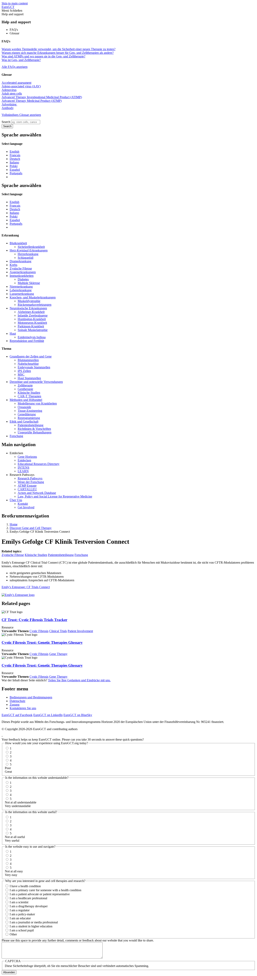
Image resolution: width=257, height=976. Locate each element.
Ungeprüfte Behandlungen (34, 432)
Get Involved (26, 507)
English (14, 151)
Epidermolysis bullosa (32, 337)
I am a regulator (20, 910)
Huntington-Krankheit (32, 319)
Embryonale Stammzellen (34, 367)
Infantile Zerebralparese (33, 315)
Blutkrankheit (18, 243)
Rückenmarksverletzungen (34, 304)
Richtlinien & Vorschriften (34, 428)
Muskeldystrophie (29, 301)
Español (15, 169)
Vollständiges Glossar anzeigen (21, 115)
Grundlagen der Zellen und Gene (31, 356)
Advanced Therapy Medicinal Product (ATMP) (32, 100)
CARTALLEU (27, 489)
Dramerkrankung (20, 261)
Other (13, 934)
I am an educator (20, 918)
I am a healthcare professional (28, 898)
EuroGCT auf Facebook (17, 715)
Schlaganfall (25, 257)
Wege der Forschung (31, 482)
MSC (21, 374)
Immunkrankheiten (22, 275)
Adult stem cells (12, 93)
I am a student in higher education (31, 926)
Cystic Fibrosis (39, 631)
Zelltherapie (25, 385)
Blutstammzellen (28, 360)
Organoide (24, 407)
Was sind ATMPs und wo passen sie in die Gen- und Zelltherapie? (43, 56)
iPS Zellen (24, 371)
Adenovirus (9, 90)
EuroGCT (8, 7)
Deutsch (15, 158)
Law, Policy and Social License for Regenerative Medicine (55, 496)
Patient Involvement (80, 631)
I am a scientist (19, 902)
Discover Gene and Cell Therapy (31, 528)
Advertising (9, 104)
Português (16, 173)
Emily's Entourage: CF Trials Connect (26, 587)
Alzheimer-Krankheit (31, 312)
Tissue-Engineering (30, 410)
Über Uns (16, 500)
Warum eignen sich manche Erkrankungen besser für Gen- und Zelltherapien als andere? (58, 52)
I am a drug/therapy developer (29, 906)
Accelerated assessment (16, 82)
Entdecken (24, 460)
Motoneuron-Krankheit (32, 322)
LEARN (23, 471)
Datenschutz (17, 701)
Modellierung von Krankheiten (37, 403)
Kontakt (23, 503)
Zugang (14, 704)
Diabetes (23, 279)
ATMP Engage (27, 485)
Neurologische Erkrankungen (28, 308)
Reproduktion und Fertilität (27, 340)
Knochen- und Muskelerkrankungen (33, 297)
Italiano (14, 162)
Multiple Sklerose (29, 283)
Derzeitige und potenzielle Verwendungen (36, 381)
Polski (13, 166)
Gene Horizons (27, 456)
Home (13, 524)
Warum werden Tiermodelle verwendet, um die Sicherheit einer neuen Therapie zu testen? (58, 49)
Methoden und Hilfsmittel (26, 400)
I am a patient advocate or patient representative (40, 894)
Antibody (8, 108)
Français (15, 155)
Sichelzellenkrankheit (31, 246)
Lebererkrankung (21, 290)
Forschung (16, 436)
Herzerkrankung (28, 254)
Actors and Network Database (37, 493)
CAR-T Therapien (29, 396)
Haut (13, 333)
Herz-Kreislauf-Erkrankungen (29, 250)
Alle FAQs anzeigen (15, 66)
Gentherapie (25, 389)
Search (6, 122)
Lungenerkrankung (22, 293)
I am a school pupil (22, 930)
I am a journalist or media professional (34, 922)
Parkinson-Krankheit (31, 326)
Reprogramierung (29, 418)
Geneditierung (27, 414)
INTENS (23, 467)
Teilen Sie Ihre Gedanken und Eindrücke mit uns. (79, 680)
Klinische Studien (29, 392)
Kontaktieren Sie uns (23, 708)
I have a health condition (25, 886)
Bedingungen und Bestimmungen (31, 697)
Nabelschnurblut (28, 363)
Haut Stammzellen (29, 378)
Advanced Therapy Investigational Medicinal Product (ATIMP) (42, 97)
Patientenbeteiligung (30, 425)
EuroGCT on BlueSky (77, 715)
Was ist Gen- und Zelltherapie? (21, 60)
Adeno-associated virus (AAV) (21, 86)
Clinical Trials (58, 631)
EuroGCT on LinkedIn (48, 715)
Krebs (13, 265)
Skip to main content (15, 3)
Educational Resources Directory (38, 464)
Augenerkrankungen (23, 272)
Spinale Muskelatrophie (33, 330)
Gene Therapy (58, 654)
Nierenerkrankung (21, 286)
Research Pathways (30, 478)
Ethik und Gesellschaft (24, 421)
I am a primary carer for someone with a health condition (45, 890)
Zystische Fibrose (21, 268)
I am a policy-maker (22, 914)
